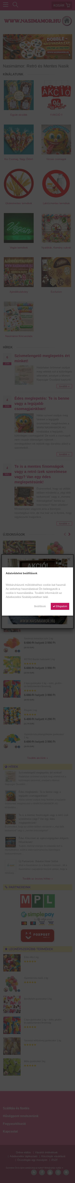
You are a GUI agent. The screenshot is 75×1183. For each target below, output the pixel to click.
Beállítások (40, 606)
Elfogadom (61, 606)
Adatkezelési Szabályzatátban (24, 596)
